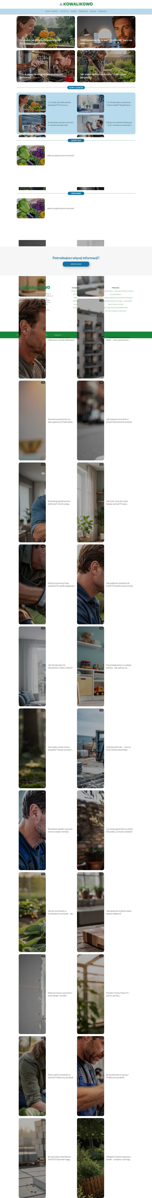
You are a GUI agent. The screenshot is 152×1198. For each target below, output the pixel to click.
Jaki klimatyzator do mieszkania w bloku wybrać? (60, 666)
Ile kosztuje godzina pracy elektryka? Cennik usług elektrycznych (59, 502)
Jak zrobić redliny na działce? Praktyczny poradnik (103, 76)
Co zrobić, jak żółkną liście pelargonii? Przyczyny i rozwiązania (41, 41)
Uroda (93, 11)
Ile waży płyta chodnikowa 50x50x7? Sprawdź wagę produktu (59, 1158)
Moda (73, 11)
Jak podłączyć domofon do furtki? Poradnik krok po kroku (119, 584)
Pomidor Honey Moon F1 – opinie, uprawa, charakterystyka (118, 994)
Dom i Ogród (51, 11)
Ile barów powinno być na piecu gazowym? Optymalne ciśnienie (60, 420)
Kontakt (22, 320)
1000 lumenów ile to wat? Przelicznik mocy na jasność (106, 41)
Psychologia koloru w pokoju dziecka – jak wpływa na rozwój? (118, 666)
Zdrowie (102, 11)
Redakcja (22, 316)
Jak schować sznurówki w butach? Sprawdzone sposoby (119, 420)
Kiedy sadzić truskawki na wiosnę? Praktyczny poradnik (60, 1076)
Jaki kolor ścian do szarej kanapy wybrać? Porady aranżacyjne (117, 502)
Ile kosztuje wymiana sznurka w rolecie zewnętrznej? (60, 123)
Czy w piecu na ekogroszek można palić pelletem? (41, 76)
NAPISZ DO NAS (76, 264)
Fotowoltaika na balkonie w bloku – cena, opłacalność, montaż (118, 338)
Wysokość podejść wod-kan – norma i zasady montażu (61, 830)
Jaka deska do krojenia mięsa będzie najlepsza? (118, 912)
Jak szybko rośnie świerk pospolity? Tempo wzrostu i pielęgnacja (60, 748)
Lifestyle (64, 11)
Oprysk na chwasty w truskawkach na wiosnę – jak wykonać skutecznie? (60, 912)
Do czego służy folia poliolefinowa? (116, 307)
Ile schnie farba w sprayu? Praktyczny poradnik (117, 1076)
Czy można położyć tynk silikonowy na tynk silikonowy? (61, 338)
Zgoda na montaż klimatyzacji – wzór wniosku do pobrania (119, 123)
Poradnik (83, 11)
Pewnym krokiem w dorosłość (115, 311)
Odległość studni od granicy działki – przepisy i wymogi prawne (118, 1158)
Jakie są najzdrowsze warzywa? (60, 155)
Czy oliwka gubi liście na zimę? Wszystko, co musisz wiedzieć (119, 830)
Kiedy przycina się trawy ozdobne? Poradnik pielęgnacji (61, 584)
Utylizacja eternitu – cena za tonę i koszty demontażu (118, 748)
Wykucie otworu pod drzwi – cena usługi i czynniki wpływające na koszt (60, 994)
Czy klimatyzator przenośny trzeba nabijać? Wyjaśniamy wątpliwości (118, 103)
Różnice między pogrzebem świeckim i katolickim (116, 298)
